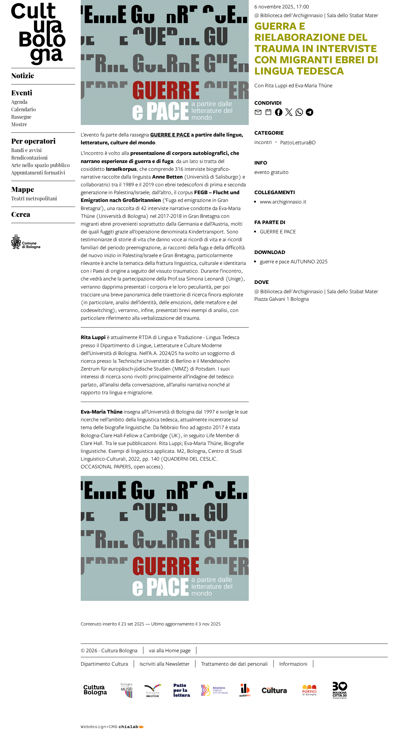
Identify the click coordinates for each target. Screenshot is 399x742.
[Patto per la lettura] (181, 691)
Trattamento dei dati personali (234, 663)
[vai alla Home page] (43, 34)
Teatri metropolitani (34, 198)
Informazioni (293, 663)
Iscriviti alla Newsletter (165, 663)
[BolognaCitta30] (340, 691)
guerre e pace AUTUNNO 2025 (294, 261)
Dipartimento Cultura (104, 663)
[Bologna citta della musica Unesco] (214, 691)
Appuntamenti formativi (38, 172)
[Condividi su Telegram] (309, 112)
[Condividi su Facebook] (278, 112)
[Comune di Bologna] (25, 241)
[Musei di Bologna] (126, 691)
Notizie (22, 75)
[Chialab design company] (112, 721)
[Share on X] (289, 112)
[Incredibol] (244, 691)
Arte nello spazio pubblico (40, 164)
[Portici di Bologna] (309, 691)
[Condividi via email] (258, 112)
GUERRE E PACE (278, 231)
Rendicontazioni (29, 157)
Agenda (19, 101)
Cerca (20, 213)
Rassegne (21, 116)
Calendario (23, 109)
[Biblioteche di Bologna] (152, 691)
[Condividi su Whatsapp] (299, 112)
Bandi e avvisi (26, 149)
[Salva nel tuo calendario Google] (268, 112)
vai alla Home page (169, 650)
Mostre (19, 124)
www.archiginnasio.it (283, 201)
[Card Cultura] (274, 691)
